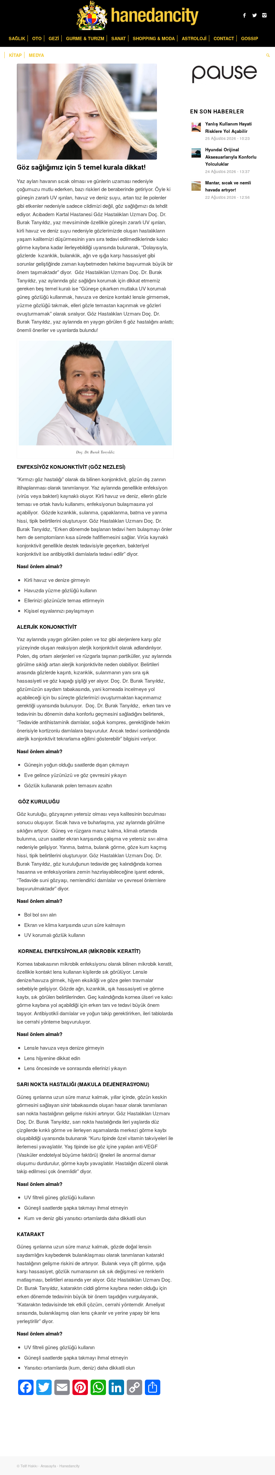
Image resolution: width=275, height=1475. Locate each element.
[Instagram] (265, 15)
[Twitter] (255, 15)
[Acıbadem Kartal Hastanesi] (87, 112)
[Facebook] (244, 15)
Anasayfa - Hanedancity (60, 1465)
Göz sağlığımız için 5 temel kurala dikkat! (81, 167)
